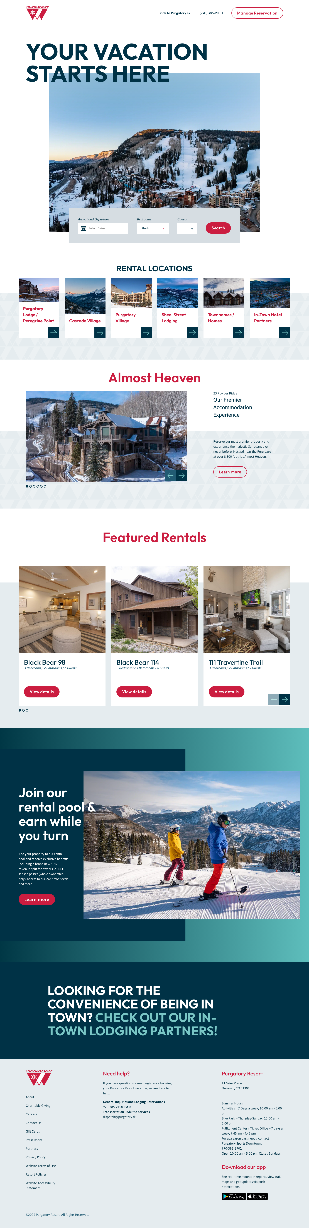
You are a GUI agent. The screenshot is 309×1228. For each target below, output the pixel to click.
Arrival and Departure (93, 219)
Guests (182, 219)
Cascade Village (85, 320)
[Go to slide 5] (41, 486)
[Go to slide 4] (37, 486)
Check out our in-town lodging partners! (132, 1024)
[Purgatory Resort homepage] (43, 13)
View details (42, 691)
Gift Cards (33, 1131)
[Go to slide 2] (30, 486)
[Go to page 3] (27, 710)
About (30, 1097)
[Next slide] (181, 475)
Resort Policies (36, 1174)
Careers (31, 1114)
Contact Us (33, 1123)
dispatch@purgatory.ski (119, 1117)
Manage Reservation (257, 13)
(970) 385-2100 (211, 13)
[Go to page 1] (20, 710)
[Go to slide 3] (34, 486)
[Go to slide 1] (27, 486)
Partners (32, 1148)
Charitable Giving (38, 1105)
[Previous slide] (273, 699)
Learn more (230, 472)
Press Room (34, 1140)
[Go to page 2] (23, 710)
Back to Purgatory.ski (175, 13)
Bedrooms (144, 219)
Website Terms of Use (41, 1166)
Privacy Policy (36, 1157)
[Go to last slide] (170, 475)
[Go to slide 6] (45, 486)
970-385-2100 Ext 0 (117, 1107)
